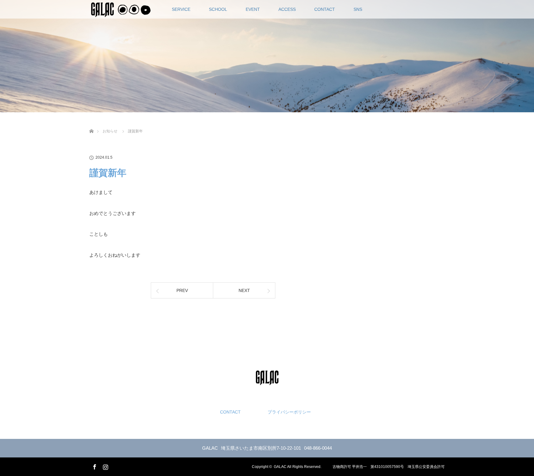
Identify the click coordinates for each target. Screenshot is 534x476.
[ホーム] (91, 124)
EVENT (253, 9)
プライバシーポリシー (289, 412)
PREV (182, 290)
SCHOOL (218, 9)
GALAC (280, 467)
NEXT (244, 290)
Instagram (104, 465)
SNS (358, 9)
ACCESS (287, 9)
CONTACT (324, 9)
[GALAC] (267, 380)
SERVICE (181, 9)
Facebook (94, 465)
